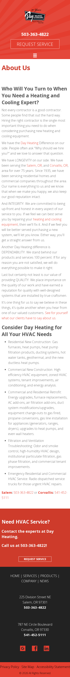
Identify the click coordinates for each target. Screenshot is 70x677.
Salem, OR (34, 165)
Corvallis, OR (59, 165)
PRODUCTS (48, 576)
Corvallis (45, 492)
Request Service (35, 44)
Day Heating (29, 143)
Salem (7, 492)
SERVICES (30, 576)
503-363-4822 (35, 34)
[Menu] (35, 55)
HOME (15, 576)
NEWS (44, 581)
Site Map (27, 667)
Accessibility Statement (53, 667)
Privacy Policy (9, 667)
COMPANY (28, 581)
